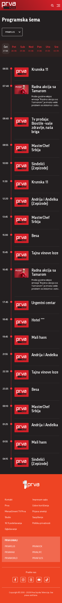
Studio (8, 517)
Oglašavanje (11, 529)
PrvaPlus (10, 546)
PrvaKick (37, 546)
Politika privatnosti (41, 523)
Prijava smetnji (39, 511)
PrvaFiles (37, 558)
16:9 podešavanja (13, 523)
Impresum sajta (40, 500)
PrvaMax (10, 552)
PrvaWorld (11, 558)
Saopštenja (37, 517)
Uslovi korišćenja (40, 505)
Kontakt (8, 500)
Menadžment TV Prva (15, 511)
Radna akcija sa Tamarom (44, 89)
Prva (7, 505)
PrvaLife (37, 552)
